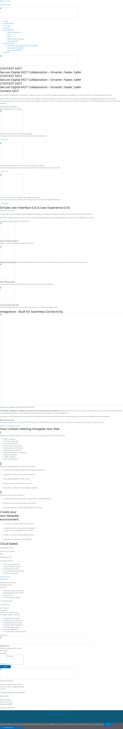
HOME (6, 21)
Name (2, 651)
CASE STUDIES (9, 43)
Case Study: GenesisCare (15, 48)
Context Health (5, 4)
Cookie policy (8, 727)
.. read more (4, 139)
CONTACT (7, 52)
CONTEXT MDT (9, 23)
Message (3, 664)
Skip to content (5, 1)
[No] (20, 728)
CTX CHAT (7, 26)
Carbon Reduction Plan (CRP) (58, 716)
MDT (9, 34)
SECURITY (7, 28)
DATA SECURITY (12, 41)
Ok (108, 724)
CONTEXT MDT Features (15, 39)
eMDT (9, 37)
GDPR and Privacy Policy (57, 711)
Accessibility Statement (58, 713)
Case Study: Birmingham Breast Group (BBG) (22, 46)
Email (2, 653)
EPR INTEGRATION (13, 32)
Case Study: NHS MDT (14, 50)
